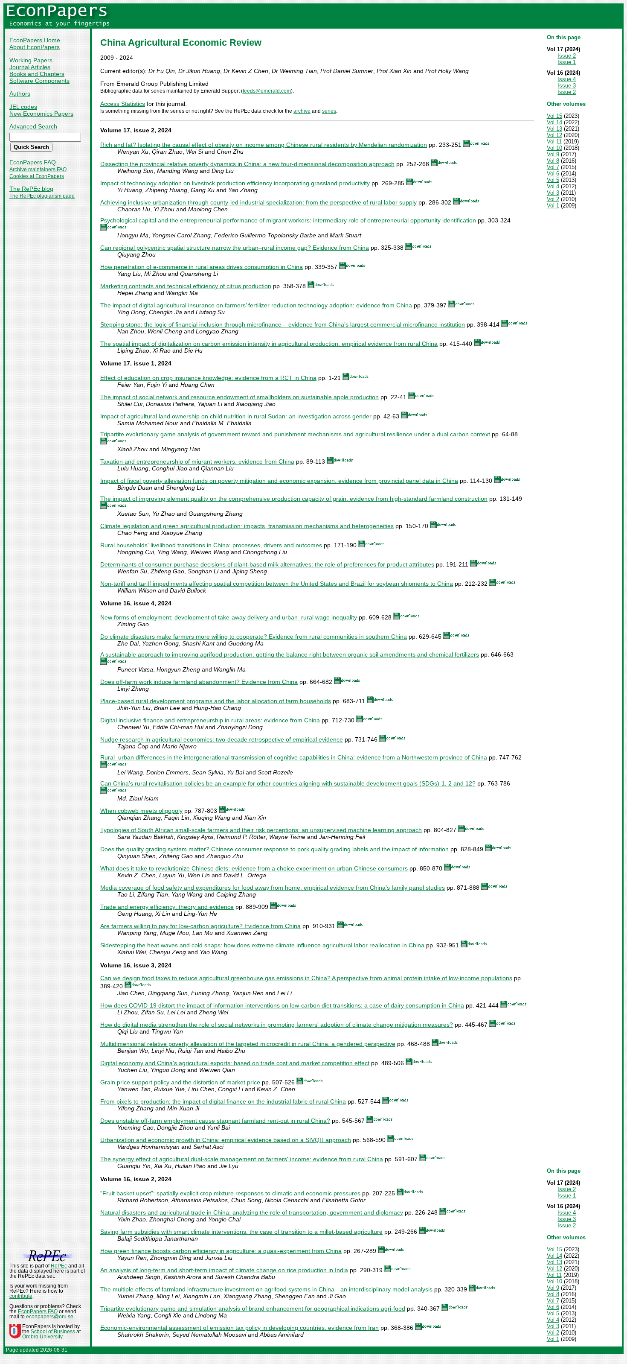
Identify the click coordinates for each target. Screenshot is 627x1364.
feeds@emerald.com (267, 90)
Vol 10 (554, 148)
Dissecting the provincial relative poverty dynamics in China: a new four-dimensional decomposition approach (247, 164)
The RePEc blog (31, 188)
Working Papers (30, 60)
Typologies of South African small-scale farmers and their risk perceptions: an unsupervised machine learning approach (261, 830)
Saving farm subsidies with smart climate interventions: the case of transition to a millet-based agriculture (241, 1231)
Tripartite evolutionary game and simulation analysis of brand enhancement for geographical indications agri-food (252, 1308)
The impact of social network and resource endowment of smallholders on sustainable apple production (239, 397)
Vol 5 (553, 180)
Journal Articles (29, 67)
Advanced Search (33, 126)
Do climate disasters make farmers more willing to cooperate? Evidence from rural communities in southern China (253, 636)
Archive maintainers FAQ (38, 169)
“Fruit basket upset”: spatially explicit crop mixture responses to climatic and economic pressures (230, 1193)
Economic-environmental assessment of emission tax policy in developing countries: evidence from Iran (239, 1327)
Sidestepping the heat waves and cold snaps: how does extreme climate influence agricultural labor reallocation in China (262, 945)
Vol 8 (553, 161)
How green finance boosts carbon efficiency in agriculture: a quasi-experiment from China (221, 1250)
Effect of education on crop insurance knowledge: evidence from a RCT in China (208, 377)
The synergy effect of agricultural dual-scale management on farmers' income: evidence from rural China (241, 1159)
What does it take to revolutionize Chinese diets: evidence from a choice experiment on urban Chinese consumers (254, 868)
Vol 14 (554, 122)
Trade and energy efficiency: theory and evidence (167, 906)
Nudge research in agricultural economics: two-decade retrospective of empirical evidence (221, 739)
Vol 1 (553, 205)
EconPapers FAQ (32, 162)
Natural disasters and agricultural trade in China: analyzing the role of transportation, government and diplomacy (251, 1212)
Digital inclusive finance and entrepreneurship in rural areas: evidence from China (210, 720)
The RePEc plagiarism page (42, 196)
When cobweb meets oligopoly (141, 810)
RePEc (59, 1265)
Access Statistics (122, 103)
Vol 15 (554, 116)
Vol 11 (554, 141)
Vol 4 (553, 186)
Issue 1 (566, 62)
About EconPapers (34, 47)
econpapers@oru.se (49, 1316)
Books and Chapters (36, 73)
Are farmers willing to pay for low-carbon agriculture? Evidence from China (200, 926)
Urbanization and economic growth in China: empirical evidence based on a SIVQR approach (225, 1139)
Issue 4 (566, 79)
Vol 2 (553, 199)
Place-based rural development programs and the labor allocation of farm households (215, 701)
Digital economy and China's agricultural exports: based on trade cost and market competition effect (234, 1063)
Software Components (39, 80)
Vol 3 (553, 193)
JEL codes (23, 106)
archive (302, 111)
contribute (20, 1296)
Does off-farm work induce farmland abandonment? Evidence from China (199, 681)
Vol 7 (553, 167)
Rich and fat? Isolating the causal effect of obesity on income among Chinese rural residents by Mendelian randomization (263, 144)
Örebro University (42, 1336)
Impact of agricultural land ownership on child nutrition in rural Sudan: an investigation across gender (236, 416)
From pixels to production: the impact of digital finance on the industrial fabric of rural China (223, 1101)
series (329, 111)
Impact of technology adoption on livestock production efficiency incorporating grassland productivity (235, 183)
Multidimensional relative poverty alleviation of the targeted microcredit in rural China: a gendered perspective (247, 1043)
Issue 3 (566, 85)
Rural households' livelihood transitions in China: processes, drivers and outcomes (211, 545)
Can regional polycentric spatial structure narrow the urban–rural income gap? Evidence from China (234, 247)
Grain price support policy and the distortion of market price (180, 1082)
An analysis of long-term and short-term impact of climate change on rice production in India (224, 1270)
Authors (19, 93)
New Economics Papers (41, 113)
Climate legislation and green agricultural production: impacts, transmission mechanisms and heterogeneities (247, 526)
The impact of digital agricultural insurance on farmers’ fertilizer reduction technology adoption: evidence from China (256, 305)
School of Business (53, 1331)
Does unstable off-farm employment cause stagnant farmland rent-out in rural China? (215, 1120)
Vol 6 (553, 173)
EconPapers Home (34, 40)
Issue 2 (566, 56)
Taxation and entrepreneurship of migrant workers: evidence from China (197, 461)
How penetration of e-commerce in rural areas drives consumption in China (201, 266)
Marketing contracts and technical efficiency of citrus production (185, 286)
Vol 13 (554, 129)
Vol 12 (554, 135)
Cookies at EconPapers (36, 176)
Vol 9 (553, 154)
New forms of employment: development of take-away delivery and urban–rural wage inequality (228, 617)
